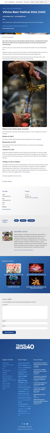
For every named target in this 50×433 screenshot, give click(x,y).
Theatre (25, 408)
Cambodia (27, 367)
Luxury (27, 391)
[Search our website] (44, 2)
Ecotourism (21, 378)
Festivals (26, 2)
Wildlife (26, 413)
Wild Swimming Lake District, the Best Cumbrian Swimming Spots (41, 401)
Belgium (29, 365)
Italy (19, 389)
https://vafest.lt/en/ (6, 209)
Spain (29, 400)
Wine (29, 413)
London (21, 391)
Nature (26, 394)
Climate (27, 374)
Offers (41, 2)
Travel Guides (6, 387)
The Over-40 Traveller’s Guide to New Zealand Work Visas (40, 389)
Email (4, 326)
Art (28, 363)
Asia (3, 368)
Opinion (32, 2)
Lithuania (38, 139)
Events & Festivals (7, 376)
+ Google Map (35, 197)
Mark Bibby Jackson (9, 28)
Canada (20, 369)
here (8, 147)
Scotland (25, 400)
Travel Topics (6, 385)
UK (29, 408)
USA (19, 411)
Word (19, 415)
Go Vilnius (27, 172)
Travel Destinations (7, 364)
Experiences (11, 2)
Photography (27, 395)
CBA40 (24, 369)
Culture (22, 376)
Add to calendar (8, 181)
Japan (22, 389)
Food (20, 383)
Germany (20, 385)
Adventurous (22, 363)
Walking (24, 411)
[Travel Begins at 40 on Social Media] (46, 2)
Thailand (20, 408)
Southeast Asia (6, 370)
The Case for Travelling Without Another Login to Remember (40, 371)
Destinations (19, 2)
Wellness (20, 413)
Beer (16, 220)
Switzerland (28, 406)
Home (6, 2)
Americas (4, 372)
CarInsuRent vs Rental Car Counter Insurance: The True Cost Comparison (40, 378)
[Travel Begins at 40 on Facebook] (22, 424)
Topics (36, 2)
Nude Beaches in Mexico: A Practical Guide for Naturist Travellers (41, 364)
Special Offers (6, 383)
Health (25, 384)
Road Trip (20, 400)
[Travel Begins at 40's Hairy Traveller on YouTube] (27, 424)
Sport (20, 402)
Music (20, 394)
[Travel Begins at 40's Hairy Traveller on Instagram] (24, 424)
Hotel (28, 387)
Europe (4, 366)
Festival (23, 220)
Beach (20, 365)
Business (20, 367)
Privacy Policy (29, 426)
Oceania (4, 374)
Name (4, 321)
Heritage (21, 387)
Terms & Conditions (22, 426)
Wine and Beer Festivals (21, 26)
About (4, 388)
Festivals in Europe (8, 26)
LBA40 (26, 389)
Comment (5, 304)
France (26, 382)
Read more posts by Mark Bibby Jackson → (24, 250)
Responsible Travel (24, 398)
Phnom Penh (20, 395)
